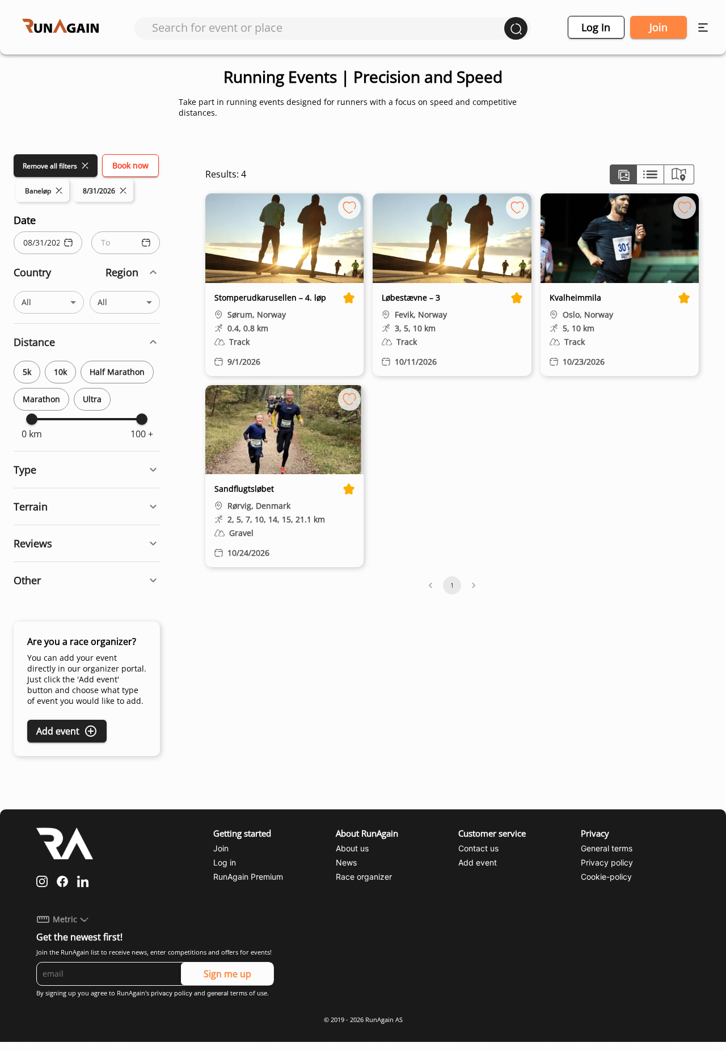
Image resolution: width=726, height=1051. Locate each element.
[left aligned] (623, 174)
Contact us (478, 848)
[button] (87, 272)
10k (60, 371)
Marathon (41, 399)
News (346, 862)
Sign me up (227, 974)
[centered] (650, 174)
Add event (57, 731)
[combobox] (328, 27)
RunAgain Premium (248, 876)
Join (658, 27)
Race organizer (364, 876)
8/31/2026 (99, 191)
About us (352, 848)
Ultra (92, 399)
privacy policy (171, 993)
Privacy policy (607, 862)
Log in (595, 27)
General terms (606, 848)
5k (27, 371)
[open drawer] (703, 27)
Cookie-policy (606, 876)
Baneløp (38, 191)
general (218, 993)
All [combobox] (26, 302)
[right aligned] (679, 174)
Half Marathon (117, 371)
